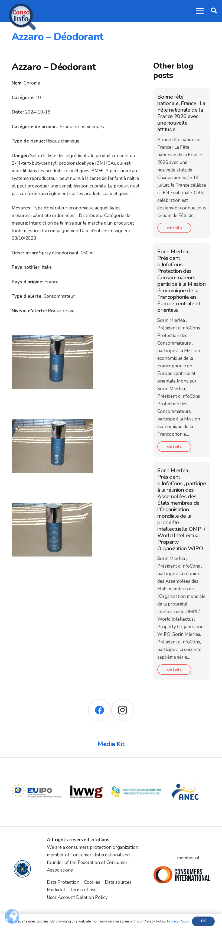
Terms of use (83, 890)
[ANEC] (186, 771)
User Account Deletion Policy (77, 897)
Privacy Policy (178, 921)
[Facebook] (99, 710)
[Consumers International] (181, 874)
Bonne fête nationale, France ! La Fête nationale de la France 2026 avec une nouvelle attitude (181, 113)
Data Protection (63, 882)
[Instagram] (122, 710)
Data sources (118, 882)
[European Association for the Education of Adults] (136, 771)
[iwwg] (86, 771)
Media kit (56, 890)
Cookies (92, 882)
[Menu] (199, 11)
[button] (213, 10)
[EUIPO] (36, 771)
